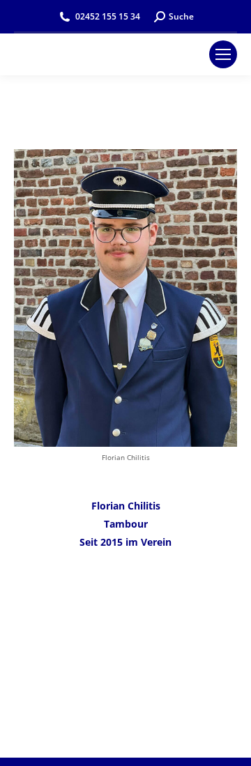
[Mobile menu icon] (223, 54)
